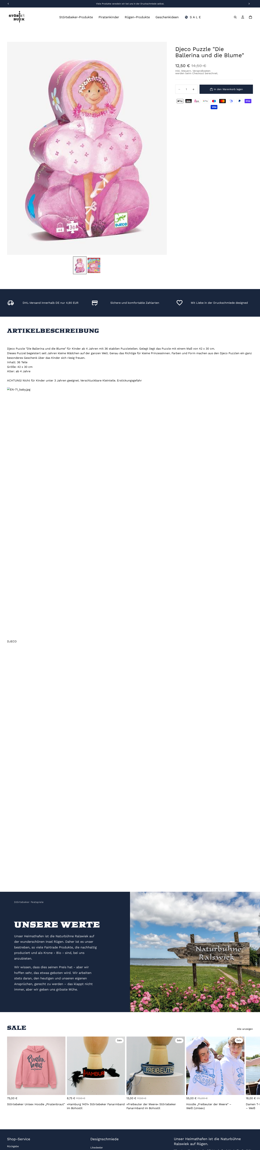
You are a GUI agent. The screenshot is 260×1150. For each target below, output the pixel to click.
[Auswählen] (60, 1089)
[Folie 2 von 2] (94, 265)
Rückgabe (13, 1146)
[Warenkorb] (250, 17)
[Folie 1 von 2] (79, 265)
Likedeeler (96, 1147)
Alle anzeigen (245, 1029)
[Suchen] (235, 17)
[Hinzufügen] (119, 1089)
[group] (87, 148)
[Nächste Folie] (249, 1074)
